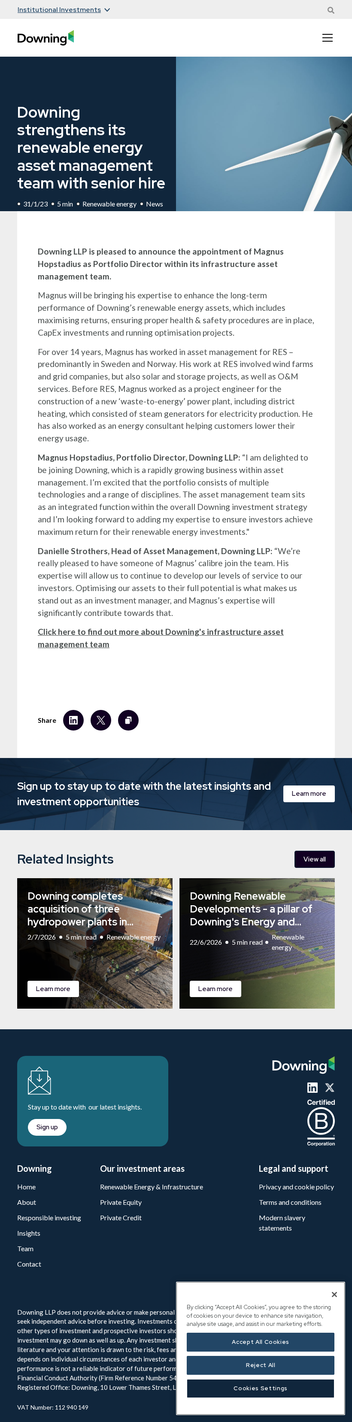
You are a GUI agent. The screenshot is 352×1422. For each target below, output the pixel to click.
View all (314, 859)
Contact (29, 1264)
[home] (46, 38)
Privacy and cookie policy (296, 1186)
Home (26, 1186)
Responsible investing (49, 1217)
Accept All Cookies (260, 1342)
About (26, 1202)
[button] (61, 10)
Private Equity (121, 1202)
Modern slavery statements (282, 1222)
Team (25, 1248)
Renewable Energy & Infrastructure (151, 1186)
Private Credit (121, 1217)
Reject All (261, 1365)
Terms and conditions (290, 1202)
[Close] (334, 1294)
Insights (28, 1233)
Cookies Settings (261, 1388)
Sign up (47, 1127)
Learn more (309, 793)
